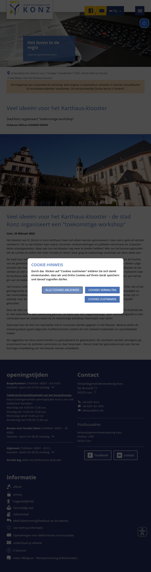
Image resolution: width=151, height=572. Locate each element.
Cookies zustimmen (102, 299)
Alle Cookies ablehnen (62, 290)
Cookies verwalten (102, 290)
